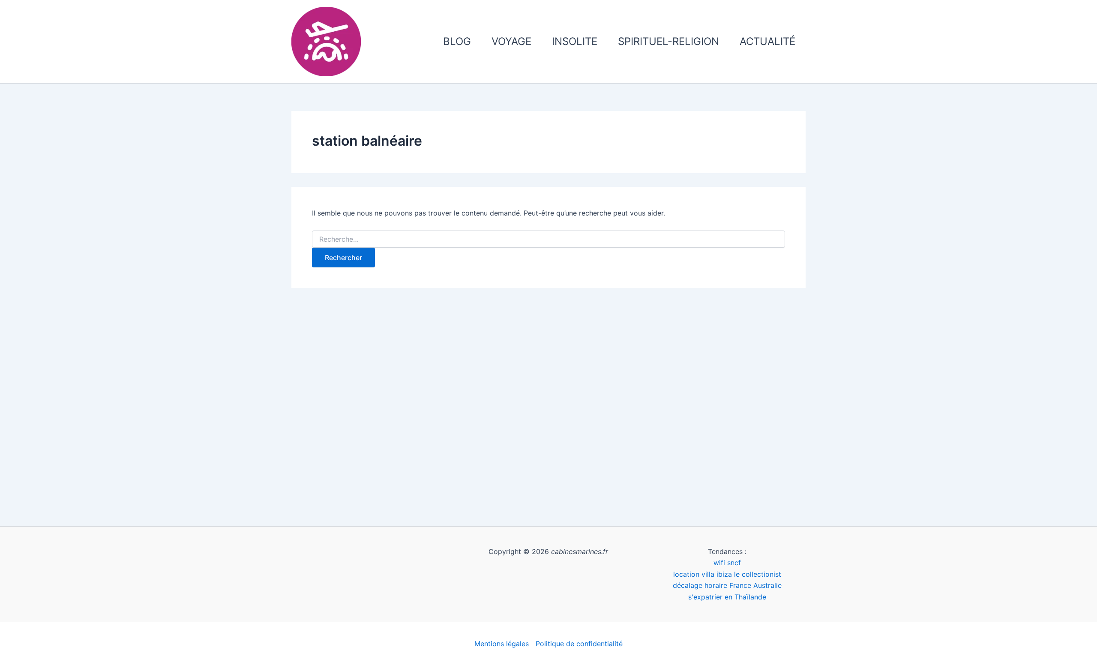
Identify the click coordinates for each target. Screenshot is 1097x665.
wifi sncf (727, 562)
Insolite (574, 41)
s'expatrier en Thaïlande (727, 597)
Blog (457, 41)
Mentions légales (501, 643)
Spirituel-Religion (668, 41)
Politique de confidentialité (579, 643)
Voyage (511, 41)
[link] (727, 574)
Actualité (767, 41)
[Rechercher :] (548, 239)
